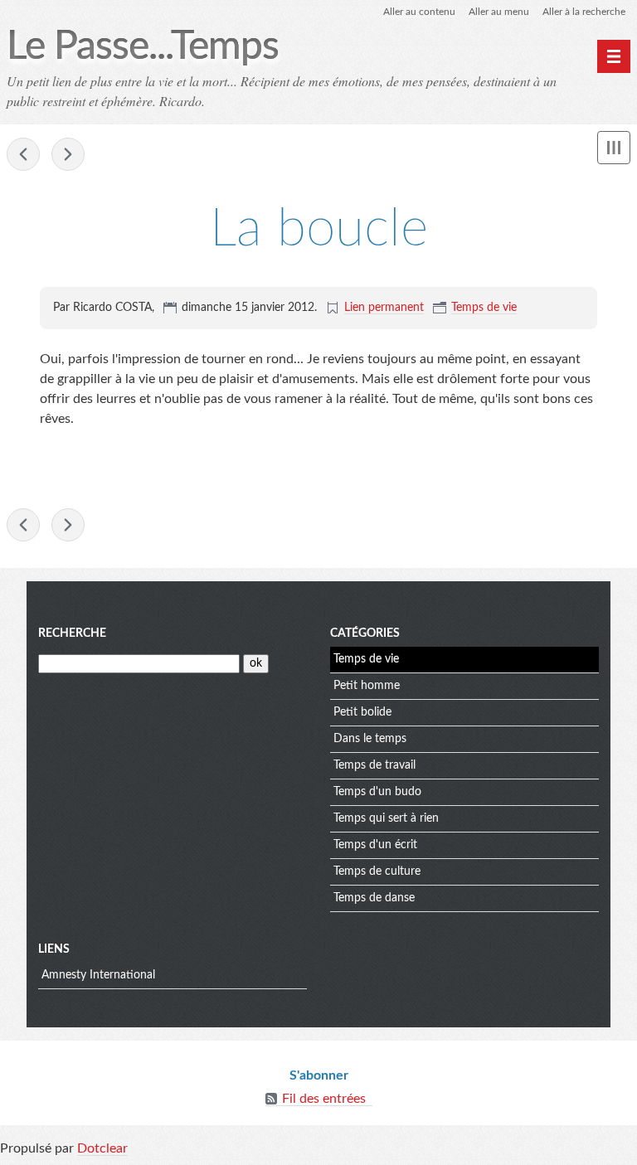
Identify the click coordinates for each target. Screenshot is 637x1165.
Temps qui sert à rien (386, 818)
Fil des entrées (324, 1098)
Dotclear (102, 1148)
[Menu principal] (613, 56)
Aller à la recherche (583, 12)
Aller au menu (499, 12)
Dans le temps (369, 739)
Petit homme (366, 686)
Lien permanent (384, 307)
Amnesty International (98, 975)
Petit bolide (362, 712)
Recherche (72, 633)
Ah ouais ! (68, 154)
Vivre (23, 154)
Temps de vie (484, 307)
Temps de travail (374, 765)
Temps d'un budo (377, 792)
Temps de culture (377, 871)
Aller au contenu (419, 12)
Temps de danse (374, 898)
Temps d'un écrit (375, 845)
